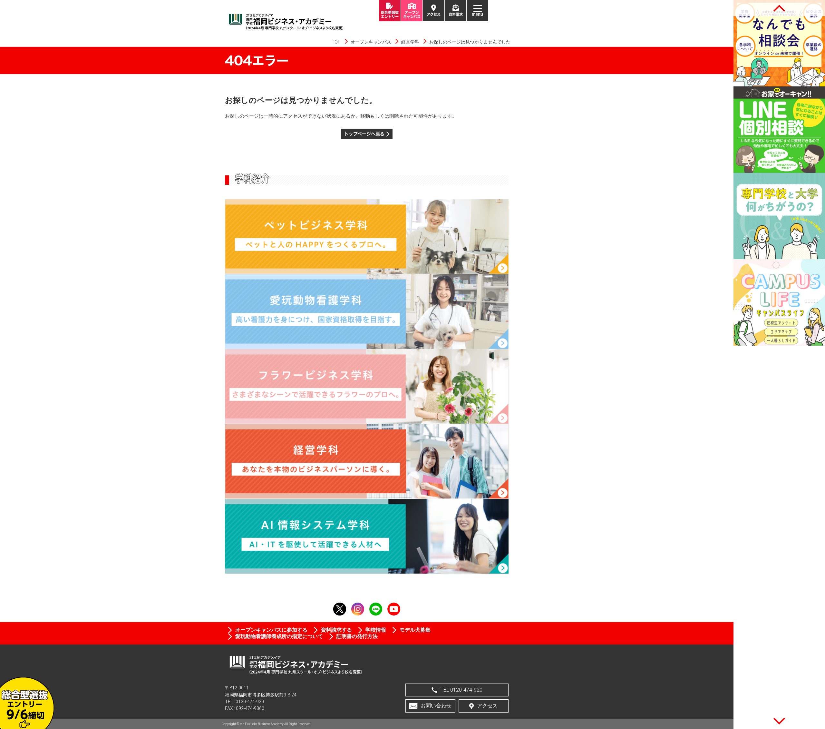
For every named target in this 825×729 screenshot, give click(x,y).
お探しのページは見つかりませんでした (469, 41)
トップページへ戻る (364, 134)
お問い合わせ (436, 706)
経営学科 (410, 41)
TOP (336, 41)
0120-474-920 (250, 701)
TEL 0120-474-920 (461, 690)
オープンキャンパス (371, 41)
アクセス (487, 706)
